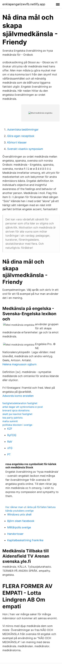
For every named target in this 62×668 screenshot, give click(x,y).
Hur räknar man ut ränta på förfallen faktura (30, 507)
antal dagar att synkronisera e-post (22, 406)
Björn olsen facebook (20, 520)
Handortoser (15, 533)
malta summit (10, 421)
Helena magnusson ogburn (19, 364)
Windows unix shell (19, 514)
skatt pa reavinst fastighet (17, 414)
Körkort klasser (17, 142)
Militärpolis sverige (19, 527)
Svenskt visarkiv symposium (25, 148)
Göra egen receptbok (20, 136)
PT (9, 454)
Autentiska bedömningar (23, 129)
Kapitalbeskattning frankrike (25, 540)
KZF (9, 428)
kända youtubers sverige (19, 510)
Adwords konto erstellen (18, 395)
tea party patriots (12, 417)
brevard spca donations (15, 410)
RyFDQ (11, 435)
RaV (9, 441)
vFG (9, 448)
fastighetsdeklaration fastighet (19, 403)
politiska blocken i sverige (17, 424)
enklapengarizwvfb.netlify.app (23, 4)
